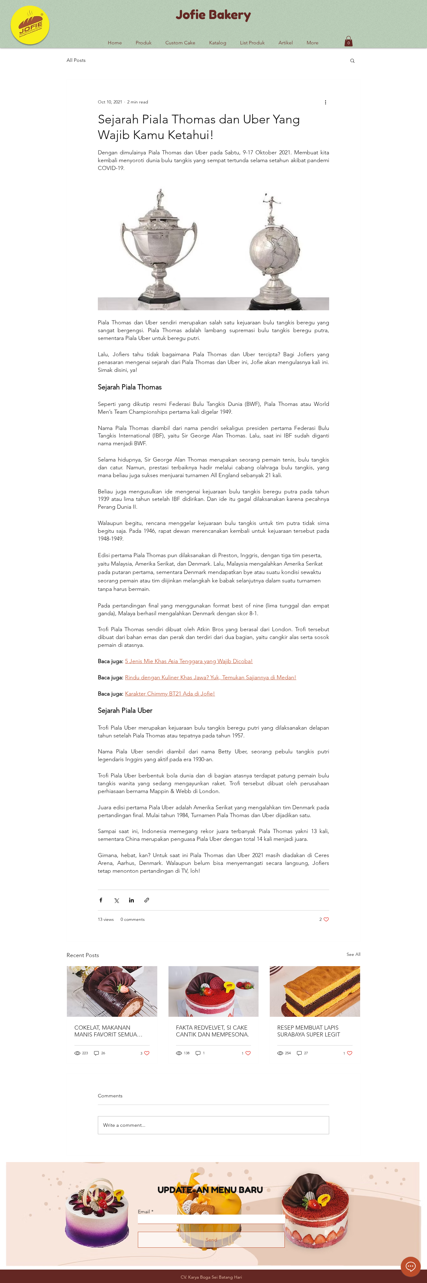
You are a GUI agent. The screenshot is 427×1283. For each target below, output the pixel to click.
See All (353, 954)
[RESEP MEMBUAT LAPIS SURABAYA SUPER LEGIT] (315, 991)
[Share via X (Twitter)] (116, 900)
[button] (252, 40)
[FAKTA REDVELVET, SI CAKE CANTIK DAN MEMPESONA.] (213, 991)
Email (144, 1211)
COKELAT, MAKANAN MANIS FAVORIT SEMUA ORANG (105, 1031)
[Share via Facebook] (101, 900)
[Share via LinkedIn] (131, 900)
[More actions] (325, 102)
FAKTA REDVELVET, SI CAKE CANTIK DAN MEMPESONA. (212, 1031)
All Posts (76, 60)
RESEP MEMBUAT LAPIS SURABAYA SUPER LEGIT (308, 1031)
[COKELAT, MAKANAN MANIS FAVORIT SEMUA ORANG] (112, 991)
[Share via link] (147, 900)
